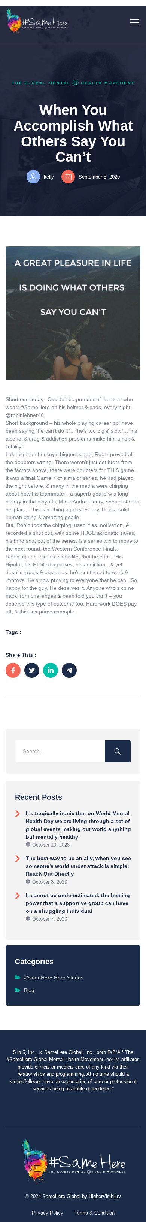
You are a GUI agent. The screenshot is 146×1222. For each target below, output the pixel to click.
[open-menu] (133, 21)
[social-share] (13, 670)
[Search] (118, 751)
